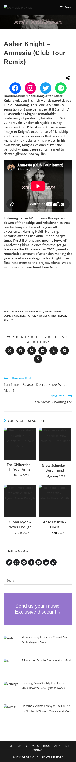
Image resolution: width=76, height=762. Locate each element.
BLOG (46, 746)
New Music (43, 315)
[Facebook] (15, 88)
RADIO (35, 746)
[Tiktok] (53, 562)
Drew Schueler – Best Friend (55, 468)
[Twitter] (45, 88)
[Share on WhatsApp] (38, 359)
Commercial (11, 315)
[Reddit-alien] (46, 562)
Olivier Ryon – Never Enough (19, 524)
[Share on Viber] (53, 350)
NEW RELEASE (58, 315)
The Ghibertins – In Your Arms (20, 467)
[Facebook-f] (31, 562)
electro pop (27, 315)
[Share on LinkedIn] (42, 350)
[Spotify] (60, 88)
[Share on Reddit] (64, 350)
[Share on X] (9, 350)
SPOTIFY (22, 746)
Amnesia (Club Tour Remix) (27, 311)
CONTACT (38, 750)
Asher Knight (53, 311)
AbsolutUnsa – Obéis (54, 524)
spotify (8, 319)
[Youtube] (38, 562)
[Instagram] (30, 88)
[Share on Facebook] (20, 350)
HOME (9, 746)
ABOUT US (60, 746)
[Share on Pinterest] (31, 350)
